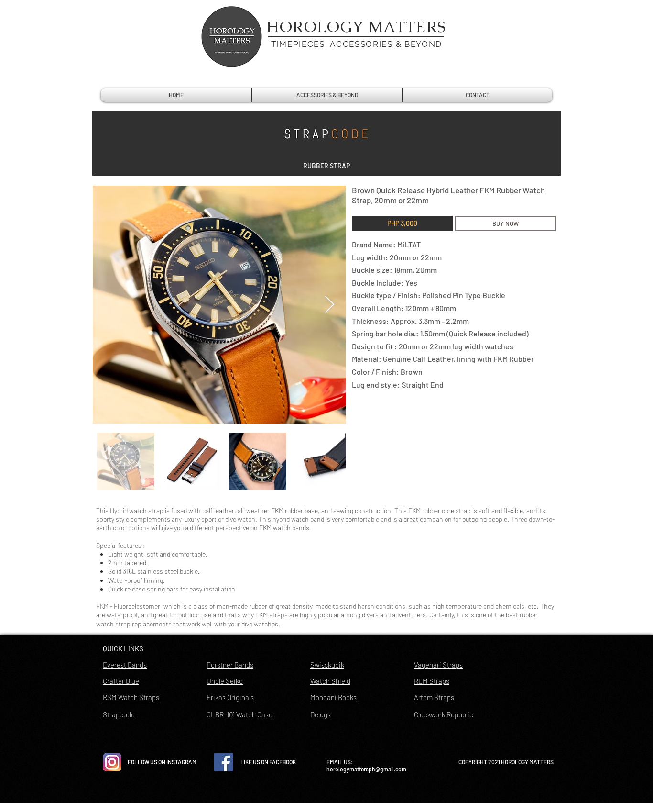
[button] (326, 166)
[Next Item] (329, 305)
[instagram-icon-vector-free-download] (112, 762)
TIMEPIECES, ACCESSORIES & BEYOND (356, 44)
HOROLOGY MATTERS (356, 26)
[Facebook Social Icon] (223, 762)
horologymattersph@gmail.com (366, 769)
